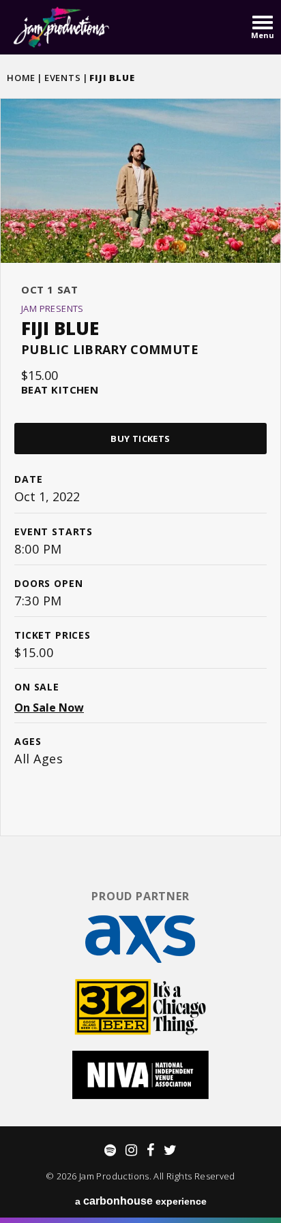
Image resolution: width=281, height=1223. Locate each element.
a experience (141, 1201)
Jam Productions (61, 27)
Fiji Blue (60, 328)
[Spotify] (110, 1150)
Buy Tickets (140, 438)
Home (21, 78)
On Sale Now (49, 707)
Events (62, 78)
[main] (140, 465)
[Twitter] (170, 1150)
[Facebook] (150, 1150)
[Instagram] (131, 1150)
